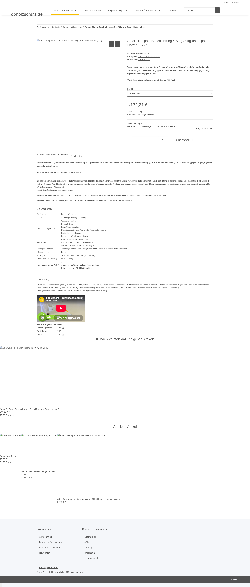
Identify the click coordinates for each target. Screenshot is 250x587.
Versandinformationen (50, 547)
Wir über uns (45, 536)
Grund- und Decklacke (149, 56)
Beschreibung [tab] (77, 156)
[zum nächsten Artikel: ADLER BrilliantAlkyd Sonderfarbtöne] (152, 28)
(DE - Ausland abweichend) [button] (165, 126)
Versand (151, 114)
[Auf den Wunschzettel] (117, 44)
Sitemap (88, 547)
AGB (86, 542)
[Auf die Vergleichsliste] (111, 44)
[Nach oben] (1, 585)
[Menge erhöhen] (160, 145)
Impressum (89, 552)
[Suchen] (217, 10)
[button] (224, 10)
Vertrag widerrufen (48, 567)
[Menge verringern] (129, 139)
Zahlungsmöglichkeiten (50, 542)
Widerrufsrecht (91, 558)
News (225, 2)
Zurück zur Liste (43, 27)
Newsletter (44, 552)
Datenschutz (90, 536)
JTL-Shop (244, 579)
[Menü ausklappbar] (11, 7)
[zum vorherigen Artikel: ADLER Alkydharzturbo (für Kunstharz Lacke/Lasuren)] (147, 28)
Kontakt (236, 2)
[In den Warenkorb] (39, 37)
